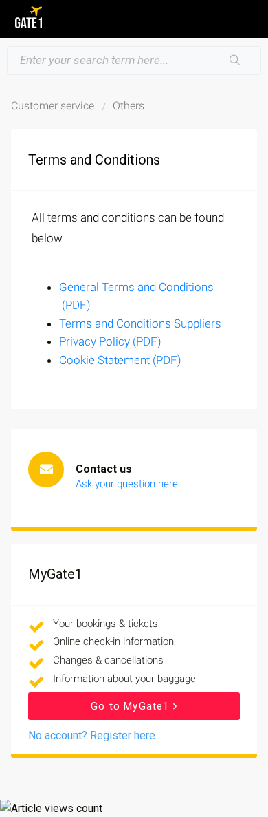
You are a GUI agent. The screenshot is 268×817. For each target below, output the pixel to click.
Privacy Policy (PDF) (110, 341)
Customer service (52, 105)
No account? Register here (91, 735)
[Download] (109, 401)
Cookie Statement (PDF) (120, 360)
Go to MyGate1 (132, 706)
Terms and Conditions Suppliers (140, 323)
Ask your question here (127, 484)
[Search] (235, 60)
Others (128, 105)
